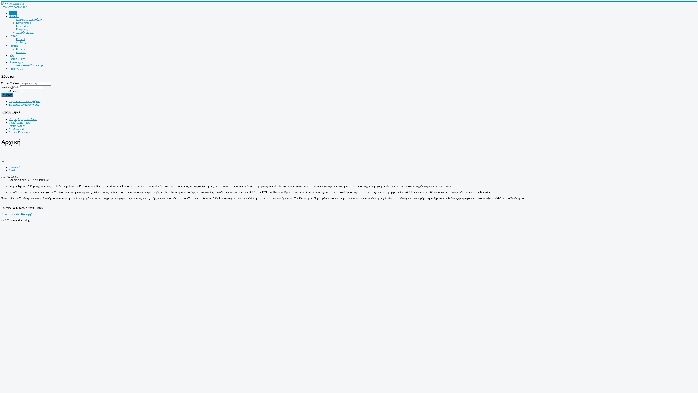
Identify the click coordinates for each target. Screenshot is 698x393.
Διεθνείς (21, 42)
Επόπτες (13, 45)
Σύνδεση (7, 95)
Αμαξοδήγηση (17, 129)
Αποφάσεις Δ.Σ (25, 32)
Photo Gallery (17, 58)
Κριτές (13, 35)
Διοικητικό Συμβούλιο (29, 19)
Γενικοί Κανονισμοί (20, 132)
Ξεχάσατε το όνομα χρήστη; (25, 101)
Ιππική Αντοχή (17, 125)
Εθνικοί (20, 39)
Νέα (11, 55)
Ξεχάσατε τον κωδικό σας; (24, 104)
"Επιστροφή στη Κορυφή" (16, 214)
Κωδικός (6, 87)
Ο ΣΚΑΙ (14, 16)
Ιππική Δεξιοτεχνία (19, 122)
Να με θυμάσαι (10, 91)
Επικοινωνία (16, 68)
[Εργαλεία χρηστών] (2, 161)
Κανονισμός (23, 26)
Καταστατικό (23, 22)
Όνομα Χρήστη (10, 83)
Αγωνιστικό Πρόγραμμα (30, 65)
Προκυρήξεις (16, 62)
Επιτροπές (22, 29)
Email (12, 170)
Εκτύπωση (15, 167)
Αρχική (13, 13)
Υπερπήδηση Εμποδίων (23, 119)
